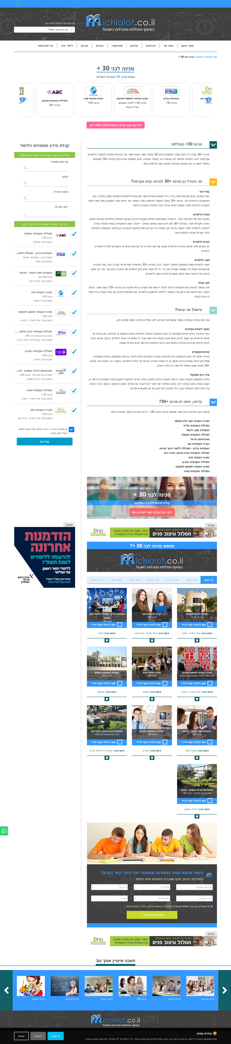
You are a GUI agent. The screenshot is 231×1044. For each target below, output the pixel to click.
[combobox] (152, 898)
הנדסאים (151, 45)
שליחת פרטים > (152, 914)
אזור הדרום (153, 580)
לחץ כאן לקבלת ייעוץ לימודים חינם (152, 512)
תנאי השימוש (188, 906)
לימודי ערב (67, 45)
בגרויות (99, 45)
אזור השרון (134, 580)
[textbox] (152, 898)
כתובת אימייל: (60, 192)
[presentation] (22, 99)
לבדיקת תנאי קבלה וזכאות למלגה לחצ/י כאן (115, 125)
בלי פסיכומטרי (45, 45)
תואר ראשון (187, 45)
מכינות (84, 45)
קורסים (134, 45)
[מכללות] (120, 23)
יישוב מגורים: (61, 207)
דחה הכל (38, 1036)
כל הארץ (208, 580)
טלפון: (65, 176)
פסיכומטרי (117, 45)
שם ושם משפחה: (59, 161)
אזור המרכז (172, 580)
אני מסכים (56, 1036)
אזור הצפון (191, 580)
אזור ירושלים (97, 580)
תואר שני (168, 45)
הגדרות (21, 1036)
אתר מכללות (211, 57)
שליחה (45, 441)
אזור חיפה (116, 580)
